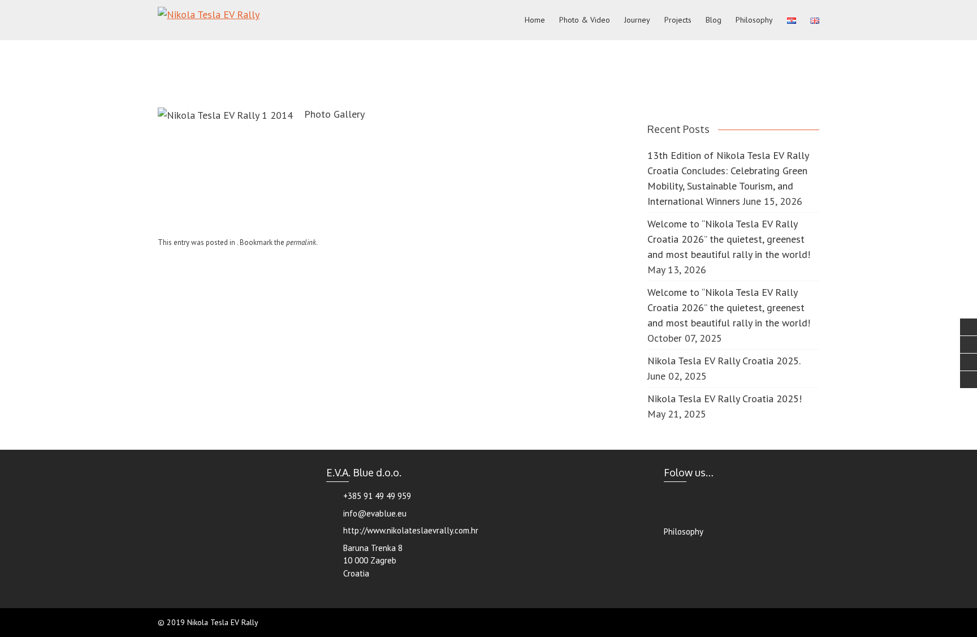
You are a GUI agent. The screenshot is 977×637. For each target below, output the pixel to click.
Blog (713, 20)
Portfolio (453, 56)
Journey (637, 20)
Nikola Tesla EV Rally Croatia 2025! (724, 398)
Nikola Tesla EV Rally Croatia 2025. (723, 360)
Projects (677, 20)
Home (535, 20)
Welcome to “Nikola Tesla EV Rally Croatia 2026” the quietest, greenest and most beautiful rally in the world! (728, 239)
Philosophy (754, 20)
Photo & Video (584, 20)
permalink (301, 242)
